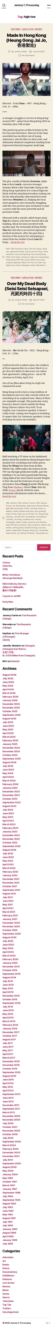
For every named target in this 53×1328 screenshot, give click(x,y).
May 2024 (7, 773)
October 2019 (9, 970)
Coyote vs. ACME (11, 596)
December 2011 (10, 1105)
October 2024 (9, 755)
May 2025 (7, 729)
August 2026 (9, 675)
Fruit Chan (15, 257)
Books (5, 1264)
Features (16, 29)
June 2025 (8, 726)
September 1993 (11, 1200)
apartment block (17, 251)
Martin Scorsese (38, 260)
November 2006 (11, 1130)
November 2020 (11, 926)
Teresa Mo (43, 530)
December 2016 (11, 1061)
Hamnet (15, 661)
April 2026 (8, 689)
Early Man (7, 601)
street (17, 265)
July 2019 (7, 981)
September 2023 (11, 802)
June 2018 (8, 1010)
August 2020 (9, 937)
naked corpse (21, 522)
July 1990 (7, 1225)
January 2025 (10, 744)
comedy (33, 508)
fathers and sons (26, 511)
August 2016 (9, 1076)
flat (36, 511)
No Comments (28, 55)
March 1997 (8, 1185)
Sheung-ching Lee (30, 530)
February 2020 (10, 959)
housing (9, 517)
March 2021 (8, 912)
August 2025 (9, 718)
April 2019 (7, 992)
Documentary (9, 1272)
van (18, 533)
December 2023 (11, 791)
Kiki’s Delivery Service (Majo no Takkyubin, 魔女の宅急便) (14, 587)
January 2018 (9, 1028)
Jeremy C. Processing (26, 5)
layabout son (28, 519)
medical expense (13, 262)
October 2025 (9, 711)
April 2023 (8, 820)
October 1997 (9, 1181)
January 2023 (10, 831)
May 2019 (7, 988)
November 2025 (11, 707)
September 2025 (11, 715)
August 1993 (9, 1203)
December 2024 (11, 747)
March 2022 (8, 868)
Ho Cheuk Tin (31, 514)
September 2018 (11, 1003)
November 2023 (11, 795)
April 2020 (8, 952)
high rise (34, 257)
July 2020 (7, 941)
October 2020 (10, 930)
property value (25, 525)
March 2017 (8, 1057)
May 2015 (7, 1087)
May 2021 (7, 904)
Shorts (5, 1297)
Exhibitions (8, 1275)
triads (32, 265)
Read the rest (18, 242)
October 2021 (9, 886)
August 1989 (9, 1232)
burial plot (19, 508)
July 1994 (7, 1196)
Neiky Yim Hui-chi (29, 262)
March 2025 (8, 737)
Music (5, 1290)
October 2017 (9, 1036)
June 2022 (8, 857)
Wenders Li (41, 265)
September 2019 (11, 974)
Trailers (6, 1308)
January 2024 (10, 788)
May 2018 (7, 1014)
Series (5, 1294)
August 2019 (9, 977)
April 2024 (8, 777)
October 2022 (9, 842)
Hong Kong (44, 257)
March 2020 (9, 955)
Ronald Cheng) (31, 527)
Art (4, 1261)
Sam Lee (42, 262)
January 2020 (10, 963)
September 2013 (11, 1094)
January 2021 (9, 919)
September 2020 (11, 933)
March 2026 (8, 693)
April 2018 (7, 1017)
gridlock (42, 511)
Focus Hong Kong (22, 254)
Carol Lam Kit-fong (33, 251)
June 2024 (8, 769)
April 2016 (7, 1083)
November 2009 (11, 1119)
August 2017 (9, 1039)
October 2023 (9, 799)
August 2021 (9, 893)
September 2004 (11, 1141)
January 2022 (9, 875)
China (45, 251)
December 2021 (10, 879)
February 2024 (10, 784)
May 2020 (7, 948)
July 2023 (7, 809)
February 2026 (10, 696)
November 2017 (10, 1032)
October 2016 (9, 1068)
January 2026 (10, 700)
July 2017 (7, 1043)
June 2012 (8, 1101)
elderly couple (12, 511)
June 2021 (8, 901)
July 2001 (7, 1160)
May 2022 (7, 861)
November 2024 (11, 751)
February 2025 (10, 740)
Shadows (18, 487)
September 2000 (11, 1163)
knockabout (30, 517)
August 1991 (9, 1218)
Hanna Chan (11, 514)
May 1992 (7, 1214)
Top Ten (6, 1304)
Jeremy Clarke (20, 51)
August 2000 (9, 1167)
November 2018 (11, 995)
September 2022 (11, 846)
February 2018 (10, 1025)
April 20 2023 (39, 300)
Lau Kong (18, 519)
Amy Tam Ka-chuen (33, 249)
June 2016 (8, 1079)
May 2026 (7, 685)
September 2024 (11, 758)
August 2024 (9, 762)
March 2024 (8, 780)
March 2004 (9, 1145)
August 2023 (9, 806)
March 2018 (8, 1021)
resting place (18, 527)
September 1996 (11, 1192)
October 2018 (9, 999)
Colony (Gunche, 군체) (7, 565)
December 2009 (11, 1116)
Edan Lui (41, 508)
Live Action (28, 29)
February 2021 (10, 915)
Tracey (12, 490)
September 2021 (11, 890)
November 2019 (11, 966)
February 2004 (10, 1149)
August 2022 (9, 850)
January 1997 (9, 1189)
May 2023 (7, 817)
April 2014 (7, 1090)
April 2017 (7, 1054)
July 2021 (7, 897)
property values (39, 525)
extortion (10, 254)
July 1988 (7, 1243)
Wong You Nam (27, 533)
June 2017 (8, 1047)
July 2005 (7, 1138)
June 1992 (8, 1211)
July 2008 (7, 1123)
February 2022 (10, 871)
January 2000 (10, 1174)
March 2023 (8, 824)
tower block (11, 533)
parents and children (37, 522)
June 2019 (8, 985)
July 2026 (7, 678)
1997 (8, 249)
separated (16, 530)
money (38, 519)
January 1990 (9, 1229)
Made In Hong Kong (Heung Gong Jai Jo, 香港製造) (26, 40)
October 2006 (10, 1134)
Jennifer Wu (19, 517)
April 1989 (7, 1236)
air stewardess (19, 506)
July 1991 (7, 1222)
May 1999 (7, 1178)
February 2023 (10, 828)
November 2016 (11, 1065)
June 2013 (8, 1098)
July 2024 (7, 766)
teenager (25, 265)
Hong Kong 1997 (13, 260)
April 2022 (8, 864)
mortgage (10, 522)
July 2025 (7, 722)
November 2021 (10, 882)
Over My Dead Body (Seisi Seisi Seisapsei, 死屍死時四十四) (26, 288)
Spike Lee (10, 265)
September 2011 (11, 1108)
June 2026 (8, 682)
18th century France (26, 503)
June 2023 (8, 813)
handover (25, 257)
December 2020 (11, 923)
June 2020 (8, 944)
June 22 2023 (39, 51)
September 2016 (11, 1072)
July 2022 (7, 853)
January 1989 (9, 1240)
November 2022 (11, 839)
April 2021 (7, 908)
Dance (5, 1268)
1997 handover (17, 249)
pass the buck (12, 525)
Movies (38, 29)
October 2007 (10, 1127)
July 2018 (7, 1006)
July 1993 (7, 1207)
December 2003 (11, 1152)
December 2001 (11, 1156)
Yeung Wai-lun (41, 533)
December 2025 (11, 704)
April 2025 (8, 733)
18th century (11, 503)
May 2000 (8, 1170)
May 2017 (7, 1050)
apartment (31, 506)
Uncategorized (10, 1312)
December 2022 (11, 835)
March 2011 (8, 1112)
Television (7, 1301)
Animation (7, 1257)
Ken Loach (25, 260)
